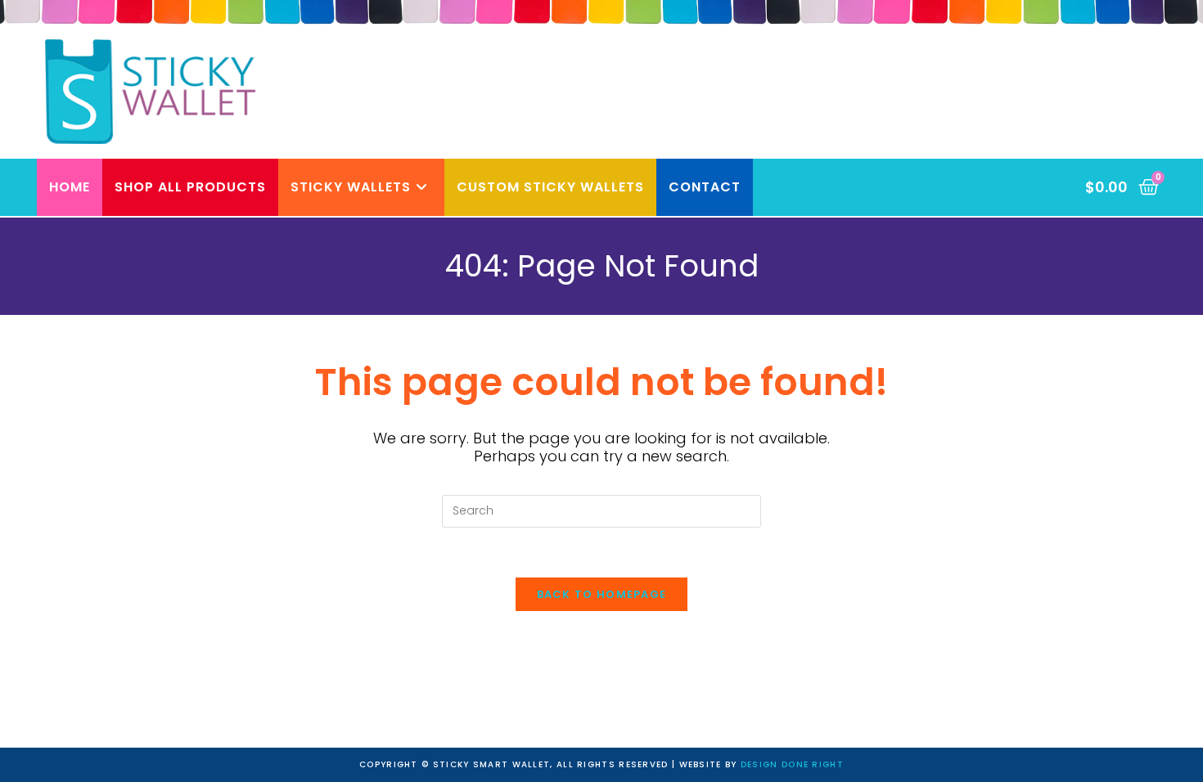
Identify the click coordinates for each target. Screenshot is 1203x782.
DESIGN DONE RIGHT (792, 764)
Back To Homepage (602, 594)
